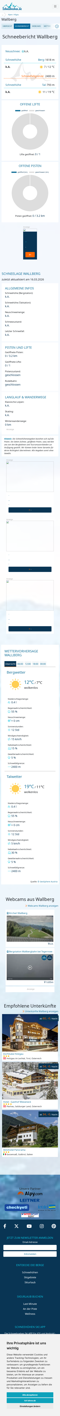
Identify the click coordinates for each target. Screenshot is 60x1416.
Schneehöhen (30, 1272)
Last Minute (30, 1303)
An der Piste (30, 1308)
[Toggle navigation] (55, 6)
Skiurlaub (30, 1282)
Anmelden (31, 1254)
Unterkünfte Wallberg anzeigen (41, 1011)
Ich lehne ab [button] (30, 1400)
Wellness (30, 1313)
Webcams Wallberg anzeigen (43, 905)
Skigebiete (30, 1277)
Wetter (47, 26)
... (2, 14)
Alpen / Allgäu (13, 14)
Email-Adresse (30, 1242)
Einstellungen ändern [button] (30, 1406)
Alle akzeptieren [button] (30, 1395)
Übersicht (7, 26)
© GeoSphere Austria (47, 881)
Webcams (36, 26)
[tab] (10, 664)
